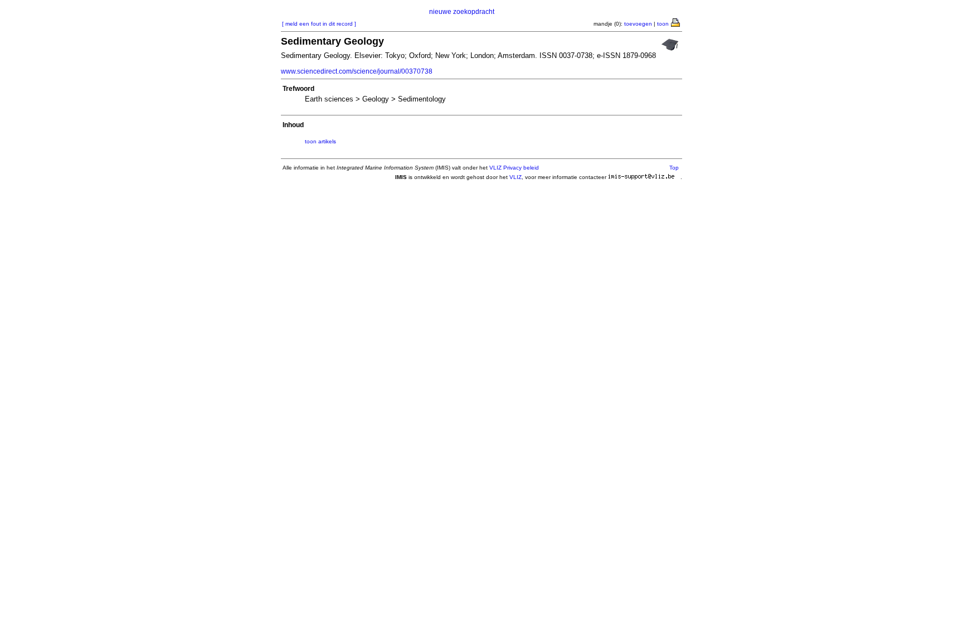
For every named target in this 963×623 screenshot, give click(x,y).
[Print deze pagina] (676, 22)
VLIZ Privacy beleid (514, 168)
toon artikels (320, 141)
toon (663, 24)
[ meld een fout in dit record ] (319, 24)
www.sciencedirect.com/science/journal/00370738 (356, 71)
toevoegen (638, 24)
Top (674, 168)
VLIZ (515, 177)
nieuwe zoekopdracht (461, 12)
